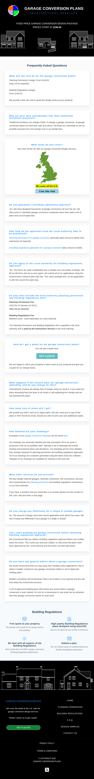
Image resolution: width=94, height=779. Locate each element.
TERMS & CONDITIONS (47, 751)
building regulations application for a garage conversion (36, 248)
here (66, 436)
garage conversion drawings (37, 436)
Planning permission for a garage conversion (29, 238)
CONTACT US (70, 733)
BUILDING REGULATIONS (70, 714)
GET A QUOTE (47, 356)
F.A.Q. (70, 720)
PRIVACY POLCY (47, 743)
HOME (70, 701)
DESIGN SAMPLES (70, 727)
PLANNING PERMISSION (70, 707)
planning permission (39, 482)
